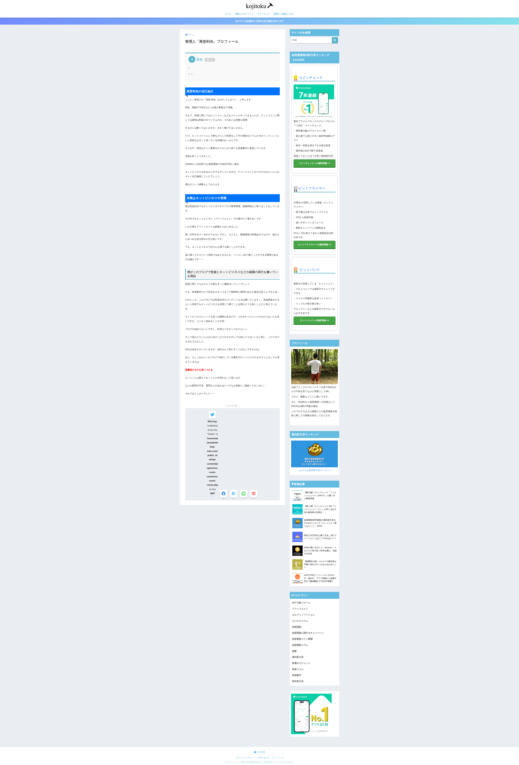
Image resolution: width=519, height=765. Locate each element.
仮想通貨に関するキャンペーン (308, 633)
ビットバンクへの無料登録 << (314, 320)
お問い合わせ (263, 758)
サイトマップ (263, 14)
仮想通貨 (296, 627)
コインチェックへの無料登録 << (314, 163)
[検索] (335, 40)
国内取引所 (298, 657)
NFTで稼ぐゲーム (301, 602)
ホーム (228, 14)
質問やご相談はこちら (284, 14)
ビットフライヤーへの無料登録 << (314, 244)
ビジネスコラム (300, 621)
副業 (294, 651)
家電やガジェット (301, 663)
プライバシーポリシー (245, 758)
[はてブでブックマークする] (233, 493)
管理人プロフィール (244, 14)
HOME (261, 752)
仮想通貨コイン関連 (302, 639)
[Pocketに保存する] (253, 493)
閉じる (210, 60)
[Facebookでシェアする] (223, 493)
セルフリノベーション (303, 615)
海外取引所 (298, 681)
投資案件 (296, 675)
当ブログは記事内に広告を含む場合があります (259, 21)
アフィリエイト (300, 609)
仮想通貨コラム (300, 645)
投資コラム (298, 669)
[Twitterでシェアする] (212, 414)
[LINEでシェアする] (243, 493)
